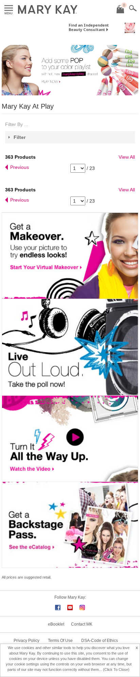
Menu (8, 8)
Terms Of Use (60, 640)
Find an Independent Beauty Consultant (89, 27)
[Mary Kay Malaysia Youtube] (70, 607)
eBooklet (56, 624)
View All (127, 157)
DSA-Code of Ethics (99, 640)
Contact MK (81, 624)
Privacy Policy (26, 640)
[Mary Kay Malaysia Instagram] (82, 607)
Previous (19, 167)
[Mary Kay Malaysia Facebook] (58, 607)
